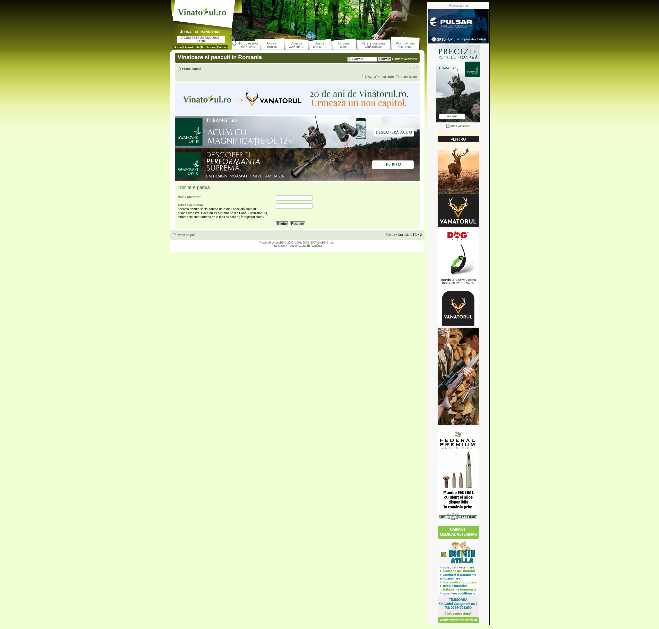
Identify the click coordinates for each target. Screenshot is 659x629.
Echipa (390, 235)
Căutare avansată (404, 59)
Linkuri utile (191, 47)
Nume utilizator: (189, 197)
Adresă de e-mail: (191, 205)
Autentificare (408, 77)
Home (178, 47)
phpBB (279, 242)
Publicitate (208, 47)
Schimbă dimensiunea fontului (413, 67)
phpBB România (312, 245)
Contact (222, 47)
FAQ (369, 77)
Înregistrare (386, 77)
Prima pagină (191, 69)
